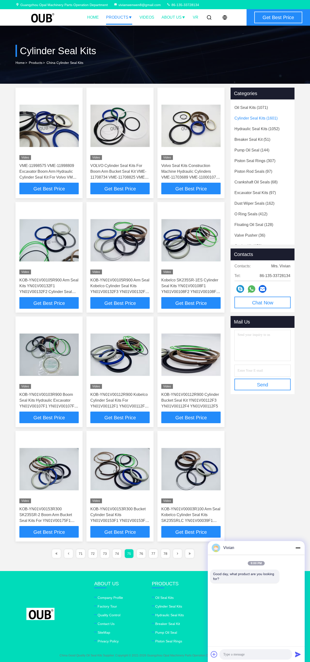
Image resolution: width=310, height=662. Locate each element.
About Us (172, 17)
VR (195, 17)
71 (81, 554)
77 (153, 554)
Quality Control (109, 615)
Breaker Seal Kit (167, 624)
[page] (56, 553)
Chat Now (262, 302)
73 (105, 554)
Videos (147, 17)
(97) (253, 171)
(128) (253, 225)
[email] (262, 289)
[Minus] (298, 548)
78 (165, 554)
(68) (256, 182)
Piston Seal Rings (168, 641)
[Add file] (214, 654)
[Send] (298, 654)
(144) (251, 150)
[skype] (240, 289)
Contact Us (106, 624)
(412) (250, 214)
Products (117, 17)
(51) (252, 139)
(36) (249, 235)
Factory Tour (107, 606)
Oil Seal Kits (164, 598)
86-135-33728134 (184, 5)
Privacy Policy (108, 641)
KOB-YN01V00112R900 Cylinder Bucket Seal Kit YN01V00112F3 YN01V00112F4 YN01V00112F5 (190, 400)
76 (141, 554)
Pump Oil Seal (166, 632)
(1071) (251, 107)
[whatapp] (251, 289)
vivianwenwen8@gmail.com (139, 5)
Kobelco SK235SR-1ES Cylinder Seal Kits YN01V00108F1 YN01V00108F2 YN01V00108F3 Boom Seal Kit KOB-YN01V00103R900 (189, 291)
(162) (254, 203)
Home (93, 17)
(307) (254, 161)
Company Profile (110, 598)
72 (93, 554)
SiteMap (104, 632)
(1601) (256, 118)
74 (117, 554)
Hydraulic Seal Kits (169, 615)
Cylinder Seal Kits (168, 606)
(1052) (256, 129)
